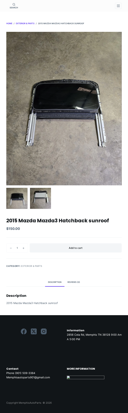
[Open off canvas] (118, 6)
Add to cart (75, 248)
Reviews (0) (74, 282)
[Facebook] (24, 331)
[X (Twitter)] (34, 331)
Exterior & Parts (31, 266)
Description (55, 282)
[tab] (54, 282)
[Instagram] (44, 331)
